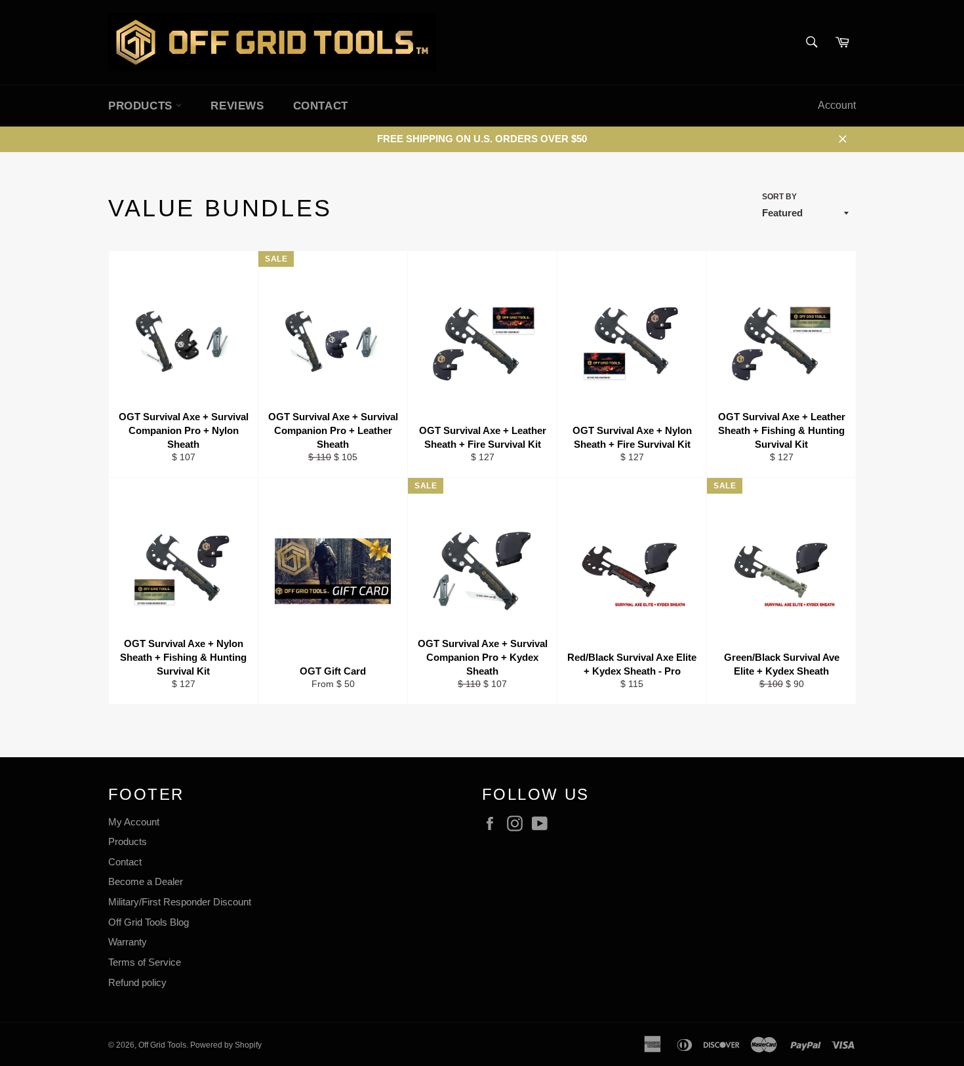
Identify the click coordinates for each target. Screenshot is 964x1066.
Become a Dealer (145, 881)
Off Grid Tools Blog (148, 922)
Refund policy (137, 982)
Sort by (779, 196)
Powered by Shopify (226, 1045)
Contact (320, 106)
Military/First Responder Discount (179, 901)
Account (837, 105)
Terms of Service (144, 962)
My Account (133, 821)
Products (127, 841)
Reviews (237, 106)
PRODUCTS (142, 106)
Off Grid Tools (162, 1045)
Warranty (127, 941)
